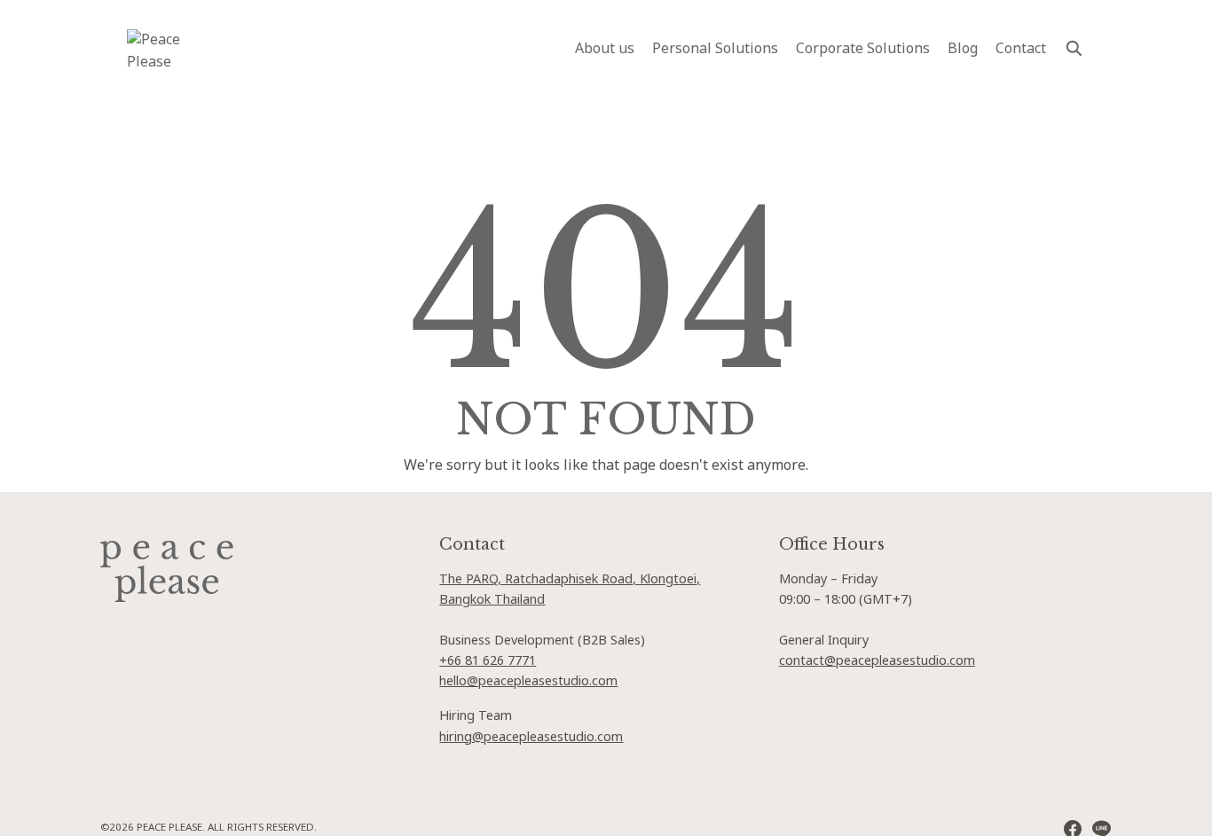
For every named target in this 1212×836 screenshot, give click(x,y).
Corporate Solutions (863, 48)
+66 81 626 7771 (487, 661)
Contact (1021, 48)
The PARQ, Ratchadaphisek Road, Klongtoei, (569, 579)
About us (604, 48)
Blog (963, 48)
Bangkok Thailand (492, 599)
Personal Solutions (715, 48)
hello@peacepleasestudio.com (528, 681)
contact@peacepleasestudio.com (877, 661)
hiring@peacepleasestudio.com (531, 737)
